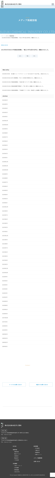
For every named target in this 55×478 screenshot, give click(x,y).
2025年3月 (5, 149)
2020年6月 (5, 309)
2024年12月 (5, 161)
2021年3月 (4, 293)
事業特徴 (16, 451)
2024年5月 (5, 190)
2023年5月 (5, 223)
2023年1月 (4, 231)
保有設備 (16, 469)
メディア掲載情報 (9, 36)
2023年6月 (5, 219)
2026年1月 (4, 116)
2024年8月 (5, 178)
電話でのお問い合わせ (42, 384)
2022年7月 (5, 248)
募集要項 (37, 452)
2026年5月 (5, 104)
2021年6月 (4, 280)
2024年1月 (4, 202)
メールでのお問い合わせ (15, 384)
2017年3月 (4, 322)
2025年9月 (5, 128)
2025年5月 (5, 145)
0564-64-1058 (30, 399)
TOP (2, 36)
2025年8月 (5, 133)
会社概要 (15, 463)
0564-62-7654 (8, 442)
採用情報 (36, 446)
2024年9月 (5, 174)
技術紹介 (16, 456)
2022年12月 (5, 235)
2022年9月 (5, 239)
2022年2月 (5, 264)
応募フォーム (38, 454)
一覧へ (27, 56)
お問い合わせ (37, 461)
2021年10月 (5, 272)
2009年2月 (5, 342)
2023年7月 (5, 215)
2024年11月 (5, 165)
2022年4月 (5, 260)
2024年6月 (5, 186)
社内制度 (37, 448)
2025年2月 (5, 153)
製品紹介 (16, 458)
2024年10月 (5, 170)
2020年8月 (5, 305)
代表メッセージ (18, 465)
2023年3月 (5, 227)
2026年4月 (5, 108)
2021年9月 (4, 276)
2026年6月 (5, 100)
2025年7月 (5, 137)
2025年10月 (5, 124)
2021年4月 (4, 289)
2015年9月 (4, 326)
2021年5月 (4, 285)
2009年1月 (4, 346)
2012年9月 (4, 330)
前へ (20, 56)
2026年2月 (5, 112)
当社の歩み (17, 471)
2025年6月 (5, 141)
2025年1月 (4, 157)
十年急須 (16, 460)
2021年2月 (4, 297)
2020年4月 (5, 313)
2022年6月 (5, 252)
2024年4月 (5, 194)
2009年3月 (5, 338)
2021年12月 (5, 268)
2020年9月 (5, 301)
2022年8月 (5, 243)
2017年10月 (5, 317)
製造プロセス (17, 454)
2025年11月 (5, 120)
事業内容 (15, 449)
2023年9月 (5, 211)
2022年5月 (5, 256)
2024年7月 (5, 182)
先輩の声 (37, 450)
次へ (35, 56)
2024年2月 (5, 198)
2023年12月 (5, 207)
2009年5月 (5, 334)
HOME (15, 446)
